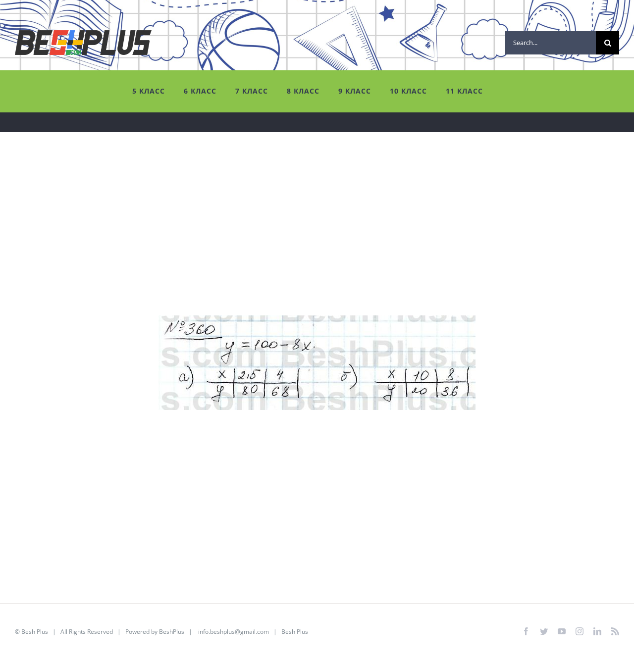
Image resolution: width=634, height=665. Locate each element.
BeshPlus (171, 631)
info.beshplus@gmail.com (233, 631)
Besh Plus (34, 631)
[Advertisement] (312, 246)
